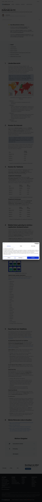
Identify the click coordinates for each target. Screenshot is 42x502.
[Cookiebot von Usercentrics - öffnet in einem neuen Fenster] (35, 243)
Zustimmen (33, 257)
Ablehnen (9, 257)
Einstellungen (21, 257)
